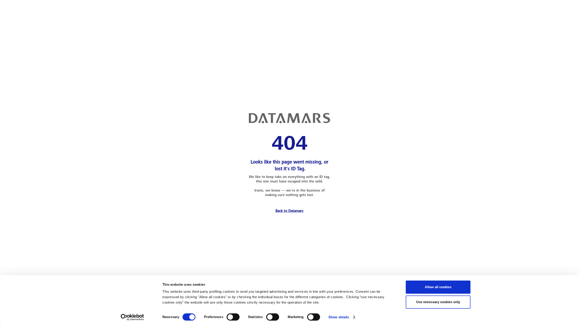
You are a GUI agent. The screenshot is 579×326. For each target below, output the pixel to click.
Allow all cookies (438, 287)
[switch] (233, 317)
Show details (338, 317)
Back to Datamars (289, 211)
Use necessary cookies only (438, 302)
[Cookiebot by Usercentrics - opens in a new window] (132, 317)
